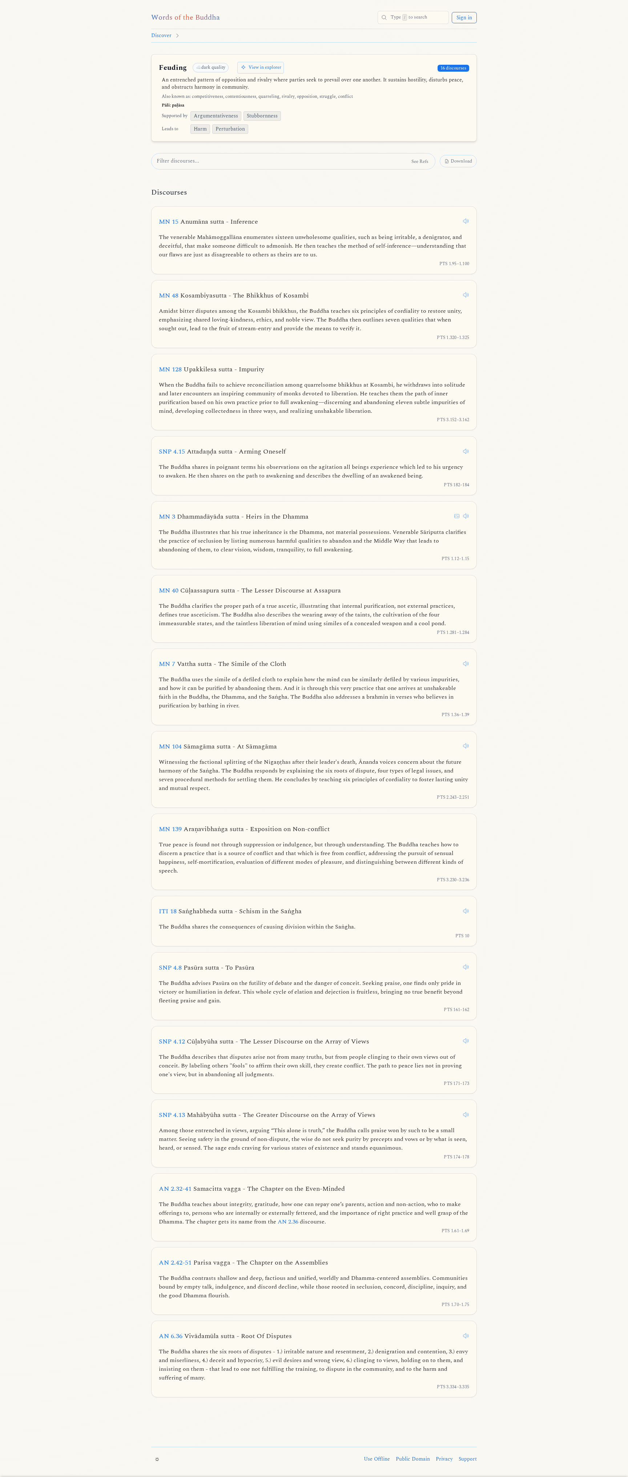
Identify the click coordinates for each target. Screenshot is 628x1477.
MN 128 (211, 369)
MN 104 (218, 746)
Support (468, 1459)
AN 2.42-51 (243, 1263)
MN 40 (250, 590)
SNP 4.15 (222, 451)
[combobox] (413, 17)
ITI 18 (230, 911)
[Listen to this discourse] (466, 221)
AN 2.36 (288, 1221)
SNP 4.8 (206, 968)
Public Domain (413, 1459)
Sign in (464, 17)
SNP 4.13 (267, 1115)
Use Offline (377, 1459)
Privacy (444, 1459)
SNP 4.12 (264, 1041)
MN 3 (234, 517)
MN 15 (208, 222)
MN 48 (234, 295)
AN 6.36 (225, 1336)
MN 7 (222, 664)
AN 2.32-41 (252, 1189)
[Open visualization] (457, 516)
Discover (161, 35)
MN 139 (244, 829)
